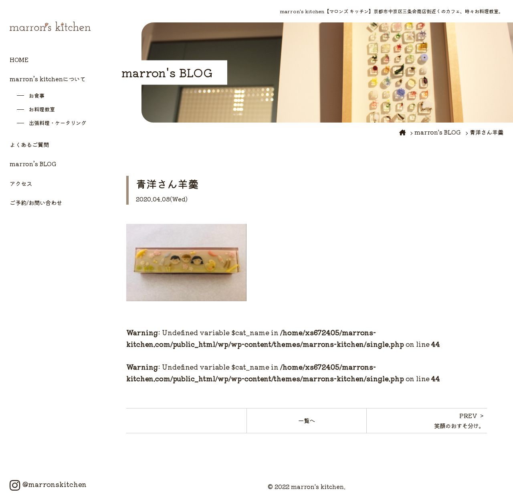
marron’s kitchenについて (47, 78)
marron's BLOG (437, 132)
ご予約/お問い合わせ (36, 202)
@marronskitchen (54, 484)
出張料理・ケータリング (57, 123)
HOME (19, 59)
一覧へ (306, 420)
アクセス (21, 183)
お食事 (36, 95)
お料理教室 (42, 109)
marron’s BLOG (33, 163)
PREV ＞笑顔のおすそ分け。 (459, 420)
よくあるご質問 (29, 144)
